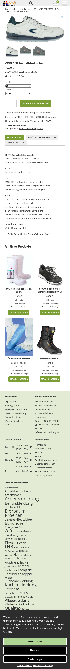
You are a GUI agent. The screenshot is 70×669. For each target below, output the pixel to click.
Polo (31, 604)
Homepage (40, 444)
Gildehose (22, 551)
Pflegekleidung (17, 600)
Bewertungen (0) (16, 142)
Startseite (9, 9)
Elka (26, 539)
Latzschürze (12, 593)
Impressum (10, 401)
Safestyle (25, 609)
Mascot (8, 597)
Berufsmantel (12, 507)
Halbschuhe (28, 555)
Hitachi (9, 562)
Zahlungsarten (12, 405)
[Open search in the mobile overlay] (30, 3)
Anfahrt (38, 456)
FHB (9, 546)
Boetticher (24, 519)
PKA (25, 604)
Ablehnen (35, 650)
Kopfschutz (13, 574)
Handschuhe (12, 558)
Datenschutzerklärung (43, 665)
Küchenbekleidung (19, 581)
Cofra (40, 128)
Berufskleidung (19, 503)
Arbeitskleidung (22, 498)
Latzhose (12, 589)
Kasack (14, 566)
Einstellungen (35, 659)
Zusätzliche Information (42, 137)
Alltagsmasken (11, 487)
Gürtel (9, 555)
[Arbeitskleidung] (10, 3)
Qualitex (13, 608)
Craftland (19, 531)
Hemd (23, 558)
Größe (8, 82)
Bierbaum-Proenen (16, 513)
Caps (21, 527)
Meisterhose (18, 596)
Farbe (8, 89)
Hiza (16, 562)
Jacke (24, 562)
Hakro (18, 554)
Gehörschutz (10, 551)
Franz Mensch (21, 547)
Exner (21, 543)
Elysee (11, 542)
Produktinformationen (46, 460)
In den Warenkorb (35, 103)
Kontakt (39, 452)
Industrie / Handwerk (23, 9)
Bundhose (14, 523)
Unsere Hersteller (43, 467)
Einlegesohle (19, 535)
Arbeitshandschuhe (18, 491)
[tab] (14, 137)
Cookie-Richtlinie (24, 665)
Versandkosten (31, 71)
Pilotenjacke (13, 604)
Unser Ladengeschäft (45, 463)
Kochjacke (25, 570)
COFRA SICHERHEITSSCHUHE (46, 9)
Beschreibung (14, 137)
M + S (24, 593)
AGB (7, 424)
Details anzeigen (19, 312)
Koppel (26, 574)
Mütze (30, 596)
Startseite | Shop (43, 448)
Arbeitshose (13, 495)
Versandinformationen (16, 409)
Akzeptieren (35, 641)
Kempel (23, 566)
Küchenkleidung (21, 585)
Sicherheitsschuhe (27, 128)
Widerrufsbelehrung (14, 420)
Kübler (8, 577)
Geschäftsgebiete (43, 475)
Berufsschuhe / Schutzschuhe (30, 121)
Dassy (27, 531)
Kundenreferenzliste (45, 471)
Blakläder (11, 519)
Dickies (8, 535)
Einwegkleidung (14, 539)
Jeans (8, 566)
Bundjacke (11, 527)
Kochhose (11, 570)
